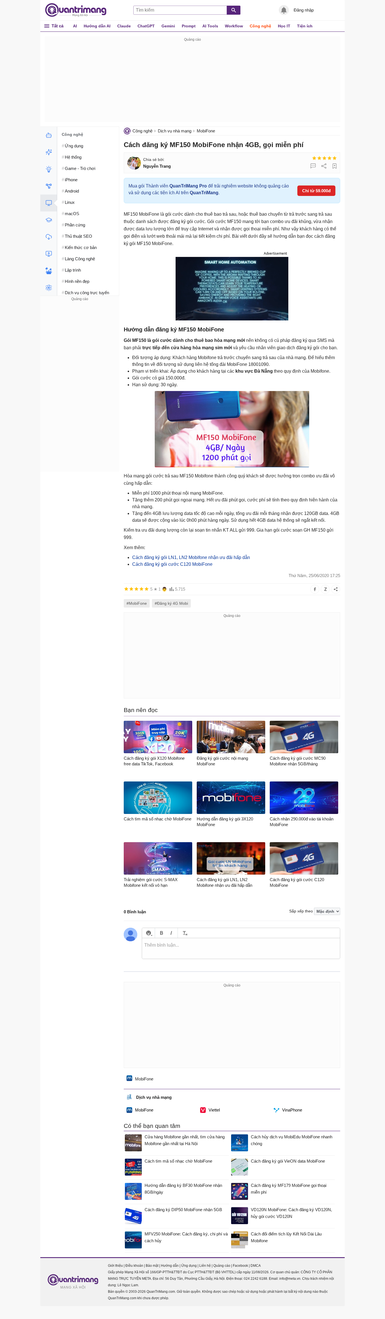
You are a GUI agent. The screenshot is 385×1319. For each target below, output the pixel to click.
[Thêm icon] (148, 933)
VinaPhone (292, 1110)
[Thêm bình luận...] (241, 948)
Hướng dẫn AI (97, 26)
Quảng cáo (221, 1266)
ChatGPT (146, 26)
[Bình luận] (313, 166)
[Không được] (314, 158)
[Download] (48, 236)
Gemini (168, 26)
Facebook (240, 1266)
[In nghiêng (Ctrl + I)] (171, 933)
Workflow (234, 26)
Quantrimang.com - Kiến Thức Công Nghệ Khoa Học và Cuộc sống (78, 10)
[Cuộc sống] (48, 270)
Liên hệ (205, 1266)
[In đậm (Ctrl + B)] (161, 933)
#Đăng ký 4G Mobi (171, 603)
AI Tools (210, 26)
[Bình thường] (324, 158)
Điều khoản (134, 1266)
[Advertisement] (192, 82)
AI (75, 26)
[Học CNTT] (48, 219)
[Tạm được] (319, 158)
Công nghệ (260, 26)
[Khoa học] (48, 287)
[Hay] (329, 158)
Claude (124, 26)
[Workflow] (48, 186)
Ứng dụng (189, 1266)
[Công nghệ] (48, 203)
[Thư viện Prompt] (48, 152)
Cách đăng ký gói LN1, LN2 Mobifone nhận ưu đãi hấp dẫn (191, 557)
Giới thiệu (115, 1266)
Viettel (214, 1110)
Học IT (284, 26)
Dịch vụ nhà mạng (174, 130)
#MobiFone (137, 603)
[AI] (48, 135)
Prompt (189, 26)
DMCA (256, 1266)
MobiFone (206, 130)
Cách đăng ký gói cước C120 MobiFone (172, 564)
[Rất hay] (334, 158)
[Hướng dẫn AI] (48, 169)
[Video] (48, 253)
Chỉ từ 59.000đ (316, 190)
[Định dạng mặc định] (184, 933)
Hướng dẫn (170, 1266)
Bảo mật (152, 1266)
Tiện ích (305, 26)
